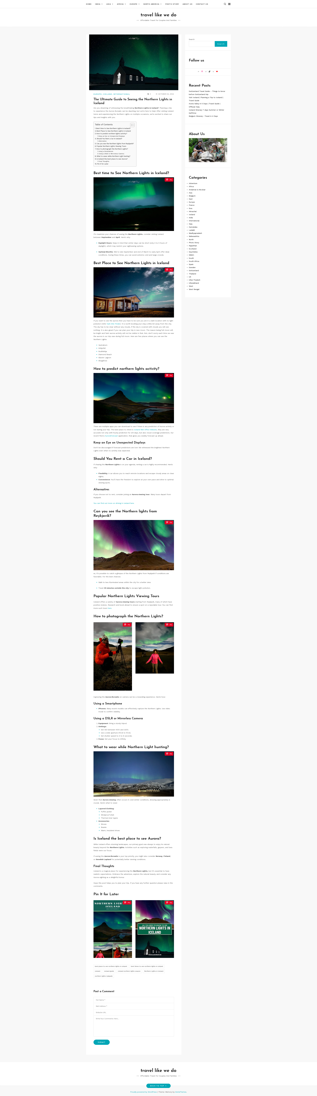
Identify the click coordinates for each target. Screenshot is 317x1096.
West (191, 286)
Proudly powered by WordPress (143, 1092)
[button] (225, 4)
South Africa (194, 261)
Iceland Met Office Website (145, 430)
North (191, 239)
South (191, 258)
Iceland (107, 94)
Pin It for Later (102, 164)
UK (190, 277)
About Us (187, 4)
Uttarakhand (194, 283)
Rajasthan (193, 246)
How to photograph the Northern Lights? (112, 149)
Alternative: (103, 141)
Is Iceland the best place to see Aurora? (112, 159)
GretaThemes (180, 1092)
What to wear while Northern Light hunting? (113, 156)
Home (89, 4)
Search (192, 39)
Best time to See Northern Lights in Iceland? (113, 128)
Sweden (192, 267)
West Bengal (194, 289)
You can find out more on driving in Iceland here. (113, 503)
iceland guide (109, 971)
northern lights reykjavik (104, 976)
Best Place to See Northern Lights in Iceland (114, 131)
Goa (190, 208)
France (191, 205)
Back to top (157, 1086)
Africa (120, 4)
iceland (97, 971)
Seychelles (193, 252)
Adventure (193, 183)
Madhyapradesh (195, 233)
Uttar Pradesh (194, 280)
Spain (191, 264)
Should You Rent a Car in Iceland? (109, 139)
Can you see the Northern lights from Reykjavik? (115, 144)
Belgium (192, 196)
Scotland (192, 249)
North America (151, 4)
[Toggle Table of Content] (131, 125)
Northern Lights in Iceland (153, 971)
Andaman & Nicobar (197, 190)
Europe (133, 4)
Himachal (193, 211)
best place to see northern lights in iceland (111, 966)
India (98, 4)
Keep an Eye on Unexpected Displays (112, 136)
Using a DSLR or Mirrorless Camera (111, 154)
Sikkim (191, 255)
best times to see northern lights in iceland (147, 966)
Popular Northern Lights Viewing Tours (111, 146)
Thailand (192, 274)
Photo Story (172, 4)
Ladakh (192, 230)
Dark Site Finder (113, 324)
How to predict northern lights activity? (111, 134)
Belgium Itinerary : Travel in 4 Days (203, 116)
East (191, 199)
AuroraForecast (111, 436)
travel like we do (158, 15)
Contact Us (202, 4)
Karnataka (193, 227)
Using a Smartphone (106, 151)
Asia (108, 4)
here (109, 608)
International (121, 94)
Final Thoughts (104, 161)
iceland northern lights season (129, 971)
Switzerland (194, 270)
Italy (190, 224)
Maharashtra (194, 236)
